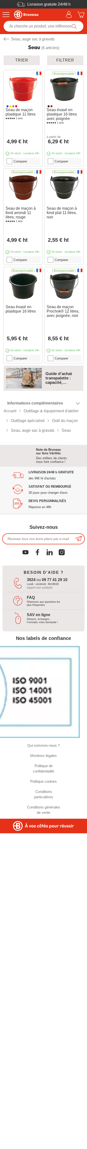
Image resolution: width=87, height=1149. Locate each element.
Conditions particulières (43, 794)
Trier (21, 60)
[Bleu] (7, 106)
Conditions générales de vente (43, 810)
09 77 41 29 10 (54, 580)
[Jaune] (10, 106)
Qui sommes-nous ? (43, 745)
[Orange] (13, 106)
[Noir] (49, 106)
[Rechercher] (74, 26)
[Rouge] (16, 106)
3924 (31, 580)
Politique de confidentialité (43, 768)
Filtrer (65, 60)
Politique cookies (43, 781)
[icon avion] (79, 538)
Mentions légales (43, 756)
